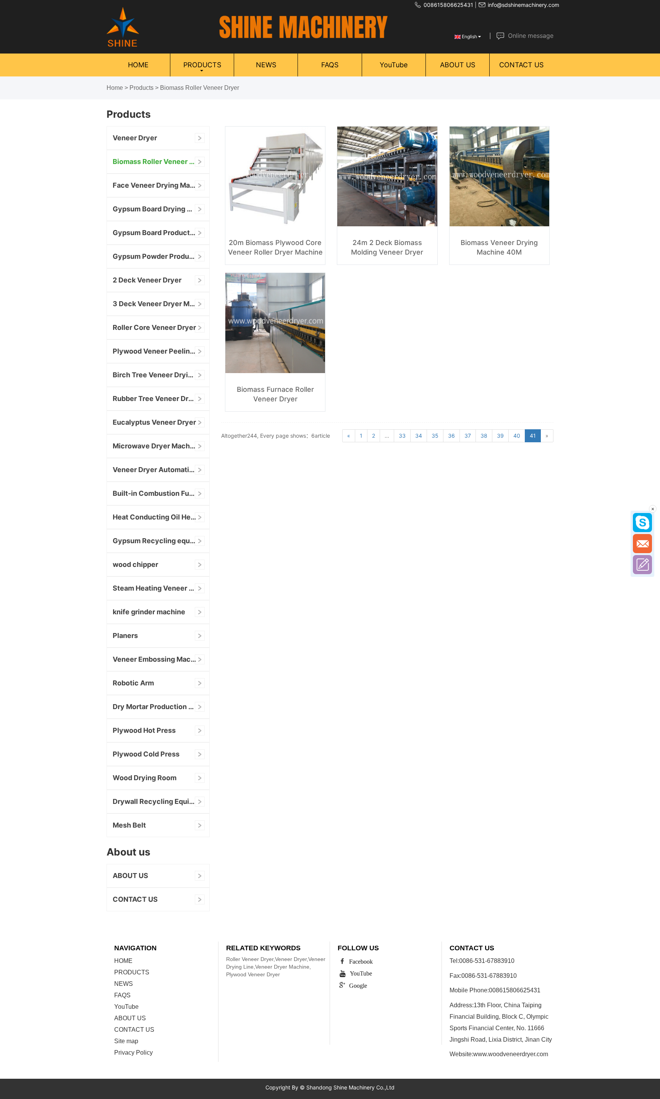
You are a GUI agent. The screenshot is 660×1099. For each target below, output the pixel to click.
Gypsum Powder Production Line (161, 256)
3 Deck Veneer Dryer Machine (161, 304)
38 (483, 435)
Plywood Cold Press (146, 754)
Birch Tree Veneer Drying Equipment (161, 375)
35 (435, 435)
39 (500, 435)
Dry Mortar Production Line (157, 707)
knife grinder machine (149, 612)
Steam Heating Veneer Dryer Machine (161, 588)
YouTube (394, 65)
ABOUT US (457, 65)
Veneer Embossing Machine (159, 659)
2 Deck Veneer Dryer (147, 280)
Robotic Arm (133, 683)
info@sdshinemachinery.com (523, 5)
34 (418, 435)
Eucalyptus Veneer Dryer (154, 422)
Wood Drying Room (144, 778)
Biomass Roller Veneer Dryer (199, 87)
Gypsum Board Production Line (161, 233)
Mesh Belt (129, 825)
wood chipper (135, 564)
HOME (138, 65)
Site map (126, 1041)
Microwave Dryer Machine (156, 446)
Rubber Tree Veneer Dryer (156, 398)
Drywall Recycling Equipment (161, 801)
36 (451, 435)
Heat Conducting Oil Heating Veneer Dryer (161, 517)
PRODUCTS (202, 65)
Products (141, 87)
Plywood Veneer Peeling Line (161, 351)
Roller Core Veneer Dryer (154, 327)
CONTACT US (521, 65)
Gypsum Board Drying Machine (161, 209)
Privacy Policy (133, 1052)
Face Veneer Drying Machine (161, 185)
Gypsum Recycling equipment (161, 541)
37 (467, 435)
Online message (530, 35)
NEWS (266, 65)
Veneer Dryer (135, 138)
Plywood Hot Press (144, 730)
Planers (125, 635)
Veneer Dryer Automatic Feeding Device (161, 470)
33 (402, 435)
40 (516, 435)
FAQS (329, 65)
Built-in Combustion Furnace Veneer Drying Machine (161, 493)
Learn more (277, 240)
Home (115, 87)
